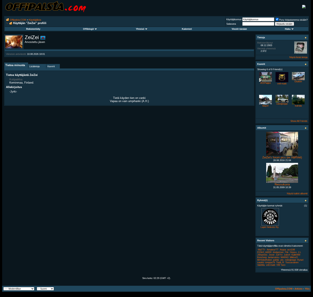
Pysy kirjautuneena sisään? (293, 19)
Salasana (231, 24)
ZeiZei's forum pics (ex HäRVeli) (282, 157)
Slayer (265, 105)
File (287, 252)
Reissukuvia (282, 184)
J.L (299, 252)
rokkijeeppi (281, 103)
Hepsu (293, 252)
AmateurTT (273, 249)
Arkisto (298, 288)
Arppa (283, 249)
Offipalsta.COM (18, 19)
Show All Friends (298, 121)
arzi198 (291, 249)
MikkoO (294, 257)
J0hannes (262, 254)
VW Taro (280, 265)
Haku (288, 29)
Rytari (300, 260)
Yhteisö (140, 29)
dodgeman (278, 252)
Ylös (307, 288)
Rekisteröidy (33, 29)
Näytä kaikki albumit (297, 193)
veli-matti (281, 83)
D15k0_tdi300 (264, 252)
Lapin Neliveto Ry (270, 227)
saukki (260, 262)
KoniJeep (262, 257)
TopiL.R (280, 262)
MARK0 (285, 257)
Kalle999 (295, 254)
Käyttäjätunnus (234, 19)
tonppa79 (270, 262)
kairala (298, 105)
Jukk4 (287, 254)
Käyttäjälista (35, 19)
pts (282, 260)
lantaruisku (273, 257)
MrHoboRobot (264, 260)
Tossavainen (292, 262)
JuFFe (279, 254)
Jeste (271, 254)
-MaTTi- (261, 249)
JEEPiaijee (265, 83)
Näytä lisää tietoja (298, 57)
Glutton (298, 81)
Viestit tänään (239, 29)
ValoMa (261, 265)
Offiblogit (88, 29)
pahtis (276, 260)
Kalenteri (187, 29)
